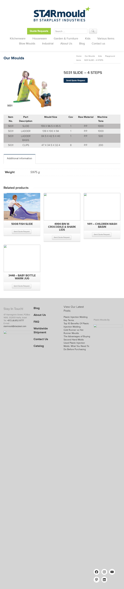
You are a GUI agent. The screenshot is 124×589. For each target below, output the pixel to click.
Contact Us (41, 339)
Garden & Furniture (66, 38)
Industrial (47, 43)
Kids (87, 38)
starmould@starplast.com (15, 326)
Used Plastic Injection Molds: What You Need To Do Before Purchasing (76, 346)
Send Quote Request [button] (22, 231)
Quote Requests (39, 31)
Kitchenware (18, 38)
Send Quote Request (75, 80)
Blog (82, 43)
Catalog (39, 346)
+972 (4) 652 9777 (15, 320)
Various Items (105, 38)
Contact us (98, 43)
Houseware (39, 38)
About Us (66, 43)
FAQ (36, 321)
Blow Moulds (27, 43)
